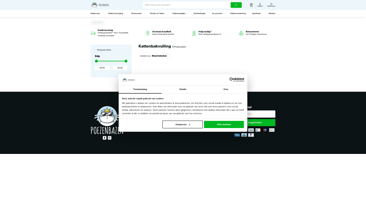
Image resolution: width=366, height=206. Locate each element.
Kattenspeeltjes (179, 13)
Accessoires (217, 13)
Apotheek (256, 13)
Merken (272, 13)
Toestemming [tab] (140, 89)
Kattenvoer (95, 13)
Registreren (254, 122)
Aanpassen (181, 124)
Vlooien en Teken (157, 13)
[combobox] (192, 5)
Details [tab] (183, 89)
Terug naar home (104, 50)
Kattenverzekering (238, 13)
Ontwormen (136, 13)
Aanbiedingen (200, 13)
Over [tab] (225, 89)
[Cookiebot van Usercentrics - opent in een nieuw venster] (231, 80)
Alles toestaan (224, 124)
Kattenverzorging (115, 13)
